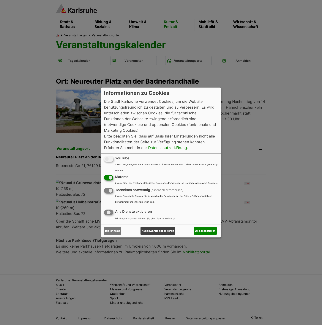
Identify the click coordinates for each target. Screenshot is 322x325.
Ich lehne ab (112, 230)
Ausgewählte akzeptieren (158, 230)
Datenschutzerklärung (167, 147)
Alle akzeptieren (205, 230)
